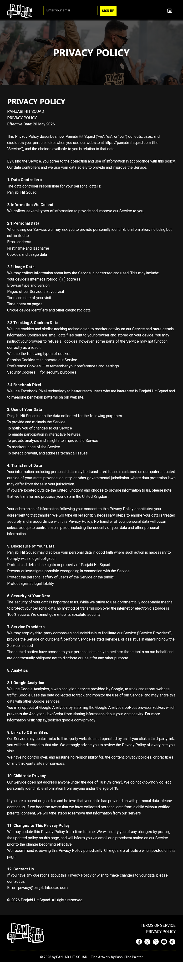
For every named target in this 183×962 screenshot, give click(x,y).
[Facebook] (139, 942)
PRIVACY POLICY (161, 932)
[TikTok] (172, 942)
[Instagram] (147, 942)
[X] (156, 942)
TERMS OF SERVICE (158, 925)
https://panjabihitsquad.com (128, 143)
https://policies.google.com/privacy (65, 720)
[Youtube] (164, 942)
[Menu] (170, 11)
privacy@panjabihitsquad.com (43, 888)
